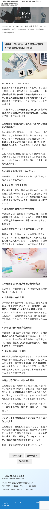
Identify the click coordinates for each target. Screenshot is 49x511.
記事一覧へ (32, 455)
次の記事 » (24, 461)
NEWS (16, 26)
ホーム (5, 26)
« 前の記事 (16, 455)
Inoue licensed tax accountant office (23, 503)
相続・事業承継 (31, 26)
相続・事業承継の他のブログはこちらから (22, 445)
